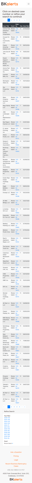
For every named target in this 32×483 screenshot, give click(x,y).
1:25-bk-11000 (17, 143)
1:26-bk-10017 (17, 124)
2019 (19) (7, 430)
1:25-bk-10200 (17, 275)
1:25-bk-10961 (17, 368)
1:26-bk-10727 (17, 136)
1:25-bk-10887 (17, 348)
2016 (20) (7, 436)
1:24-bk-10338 (17, 194)
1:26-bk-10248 (17, 179)
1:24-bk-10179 (17, 202)
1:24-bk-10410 (17, 336)
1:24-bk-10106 (17, 378)
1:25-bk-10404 (17, 149)
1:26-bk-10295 (17, 113)
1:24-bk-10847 (17, 401)
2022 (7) (6, 425)
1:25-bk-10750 (17, 394)
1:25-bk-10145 (17, 327)
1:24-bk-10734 (17, 82)
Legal (16, 460)
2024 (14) (7, 421)
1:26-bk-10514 (17, 188)
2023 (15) (7, 423)
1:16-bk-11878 (17, 282)
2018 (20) (7, 432)
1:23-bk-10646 (17, 217)
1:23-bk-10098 (17, 319)
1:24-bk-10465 (17, 225)
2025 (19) (7, 419)
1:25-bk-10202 (17, 254)
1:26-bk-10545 (17, 47)
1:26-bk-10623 (17, 39)
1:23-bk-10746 (17, 248)
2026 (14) (7, 417)
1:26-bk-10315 (17, 70)
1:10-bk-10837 (17, 313)
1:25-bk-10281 (17, 305)
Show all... (7, 438)
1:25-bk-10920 (17, 130)
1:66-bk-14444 (17, 53)
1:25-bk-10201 (17, 263)
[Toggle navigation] (28, 3)
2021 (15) (7, 427)
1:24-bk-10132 (17, 240)
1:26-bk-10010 (17, 361)
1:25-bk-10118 (17, 89)
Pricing (16, 456)
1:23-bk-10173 (17, 294)
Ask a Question (16, 452)
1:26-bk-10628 (17, 30)
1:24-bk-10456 (17, 232)
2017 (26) (7, 434)
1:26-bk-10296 (17, 107)
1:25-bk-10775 (17, 60)
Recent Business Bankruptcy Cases (16, 465)
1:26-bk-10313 (17, 269)
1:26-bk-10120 (17, 171)
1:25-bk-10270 (17, 386)
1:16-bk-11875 (17, 288)
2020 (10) (7, 429)
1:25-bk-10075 (17, 161)
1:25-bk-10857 (17, 355)
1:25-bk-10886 (17, 342)
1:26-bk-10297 (17, 99)
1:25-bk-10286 (17, 76)
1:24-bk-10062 (17, 210)
